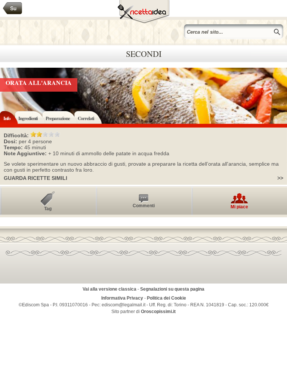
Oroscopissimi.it (158, 311)
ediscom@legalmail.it (123, 304)
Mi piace (239, 206)
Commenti (144, 205)
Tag (48, 208)
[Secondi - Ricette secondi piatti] (12, 8)
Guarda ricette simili (35, 178)
